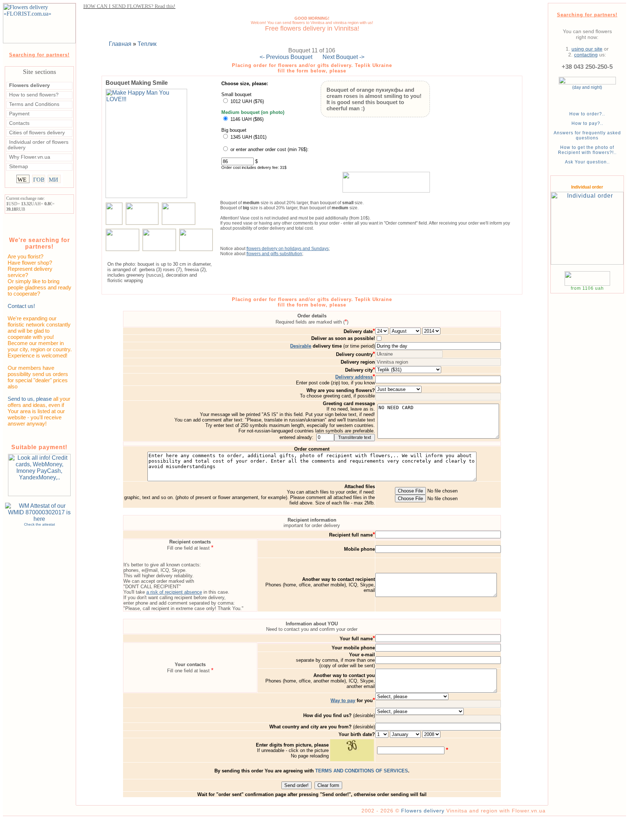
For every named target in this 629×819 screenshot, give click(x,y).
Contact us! (21, 306)
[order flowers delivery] (386, 182)
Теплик (147, 44)
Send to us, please (30, 399)
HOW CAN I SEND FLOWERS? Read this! (129, 6)
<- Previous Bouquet (286, 57)
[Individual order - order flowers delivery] (587, 268)
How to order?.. (587, 113)
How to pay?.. (587, 123)
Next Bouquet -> (343, 57)
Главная (120, 44)
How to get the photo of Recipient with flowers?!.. (587, 150)
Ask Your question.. (587, 162)
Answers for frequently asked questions (587, 135)
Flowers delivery (422, 811)
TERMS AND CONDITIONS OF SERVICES (361, 771)
